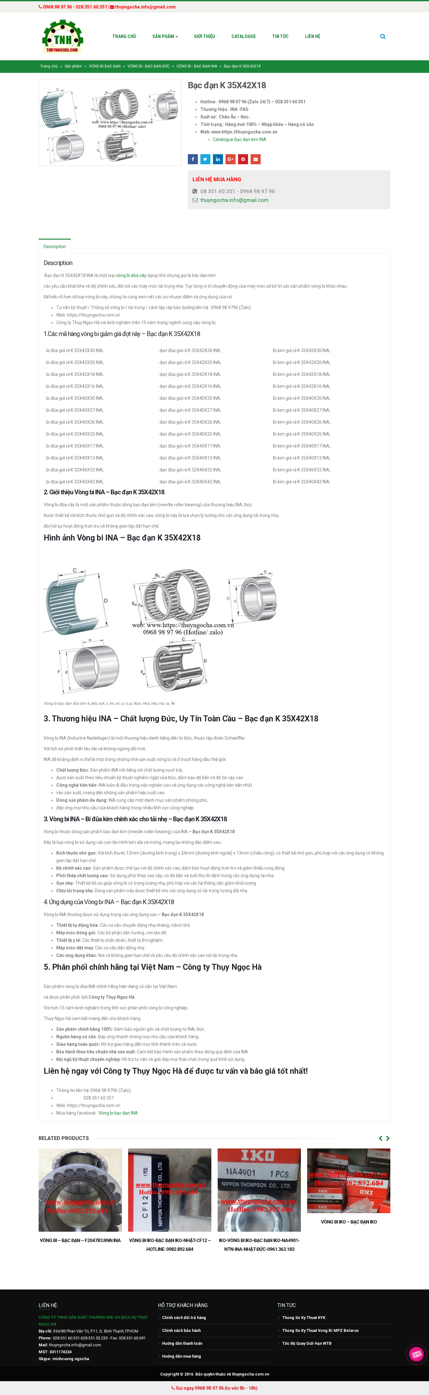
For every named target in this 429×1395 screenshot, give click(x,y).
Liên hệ (312, 36)
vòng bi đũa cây (131, 275)
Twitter (205, 159)
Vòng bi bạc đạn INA (119, 1112)
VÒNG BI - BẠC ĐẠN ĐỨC (149, 66)
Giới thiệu (204, 36)
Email (256, 159)
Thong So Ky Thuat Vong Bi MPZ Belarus (320, 1330)
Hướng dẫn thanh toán (182, 1343)
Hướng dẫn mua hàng (181, 1356)
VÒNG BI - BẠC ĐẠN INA (196, 66)
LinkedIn (218, 159)
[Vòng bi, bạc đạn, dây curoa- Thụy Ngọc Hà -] (62, 36)
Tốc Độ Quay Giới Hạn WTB (307, 1343)
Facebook (193, 159)
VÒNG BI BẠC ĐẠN (105, 66)
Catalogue (243, 36)
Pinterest (243, 159)
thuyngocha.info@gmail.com (234, 200)
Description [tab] (55, 246)
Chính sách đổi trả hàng (184, 1317)
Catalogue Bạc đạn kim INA (239, 139)
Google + (230, 159)
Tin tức (280, 36)
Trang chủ (124, 36)
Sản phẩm (163, 36)
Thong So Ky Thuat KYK (303, 1317)
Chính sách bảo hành (181, 1330)
